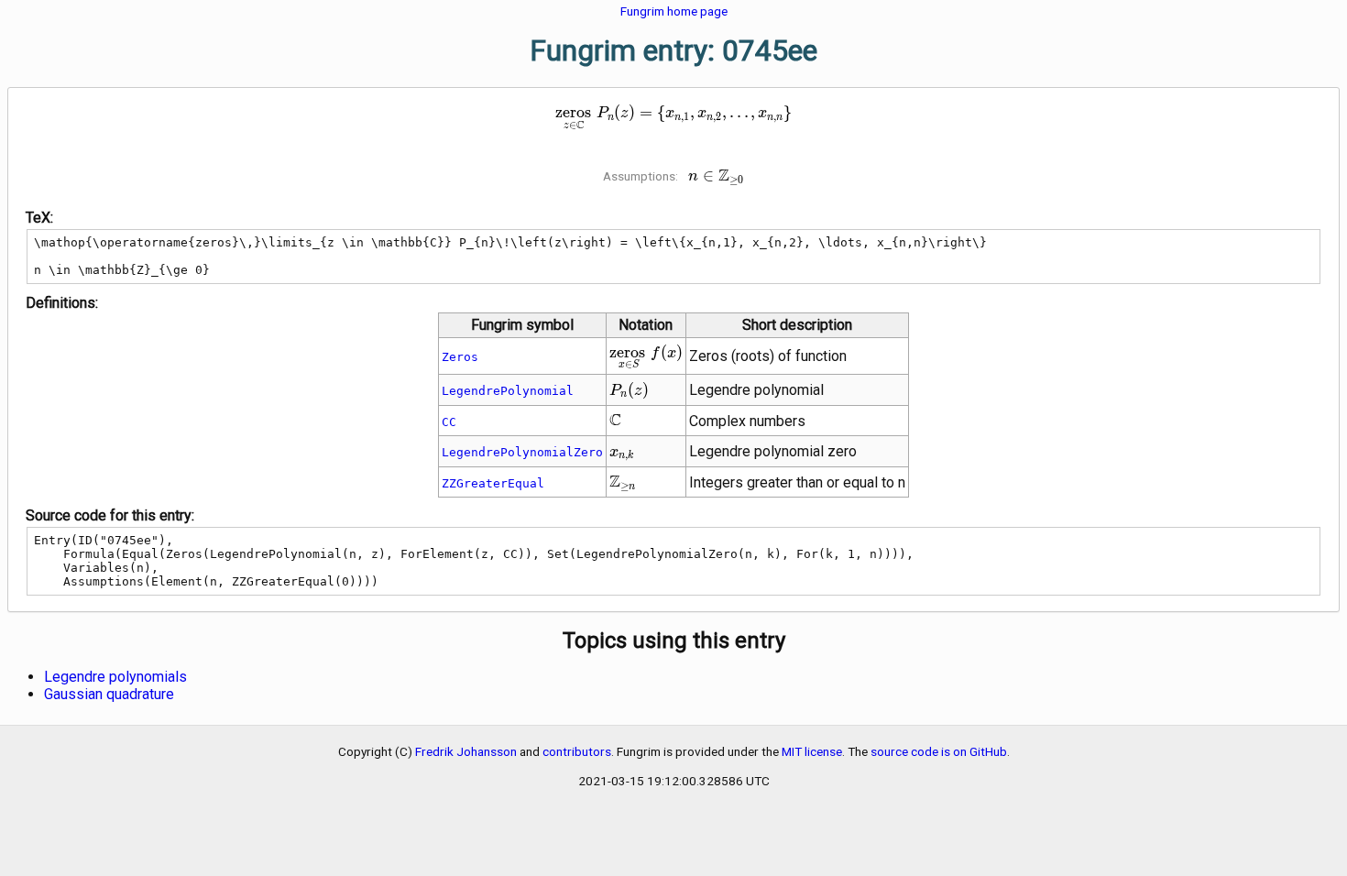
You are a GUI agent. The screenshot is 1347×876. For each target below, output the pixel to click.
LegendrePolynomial (508, 391)
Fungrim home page (674, 11)
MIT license (812, 751)
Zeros (460, 357)
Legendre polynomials (115, 676)
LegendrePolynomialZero (522, 452)
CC (449, 422)
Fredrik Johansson (466, 751)
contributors (576, 751)
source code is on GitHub (939, 751)
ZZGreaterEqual (493, 483)
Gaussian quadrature (109, 694)
